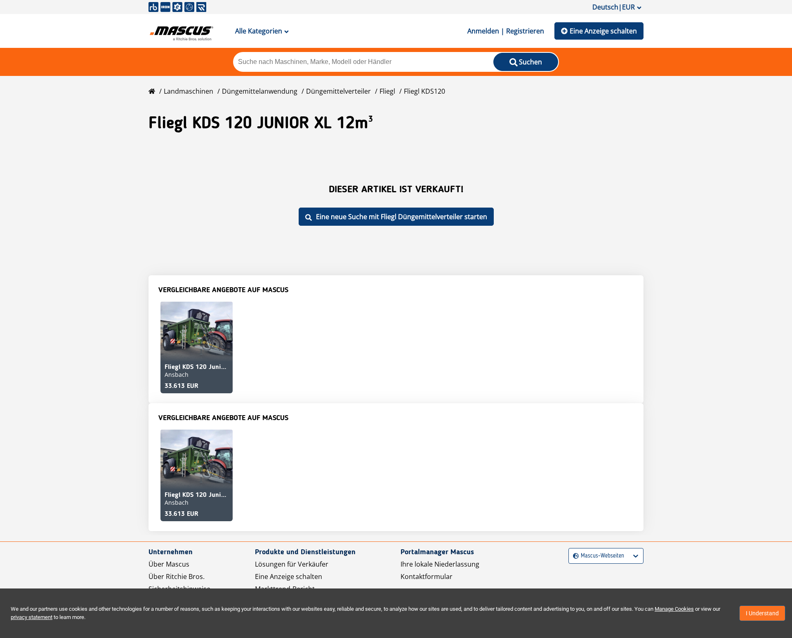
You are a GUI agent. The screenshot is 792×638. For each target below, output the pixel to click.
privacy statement (31, 617)
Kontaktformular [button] (427, 576)
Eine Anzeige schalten (603, 30)
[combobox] (574, 556)
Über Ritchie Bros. (176, 576)
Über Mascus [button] (168, 564)
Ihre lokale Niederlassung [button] (440, 564)
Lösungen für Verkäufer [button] (291, 564)
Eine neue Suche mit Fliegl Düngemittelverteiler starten (401, 216)
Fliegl (387, 91)
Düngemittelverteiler (338, 91)
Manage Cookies (674, 609)
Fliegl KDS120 (424, 91)
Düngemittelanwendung (259, 91)
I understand (762, 613)
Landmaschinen (188, 91)
